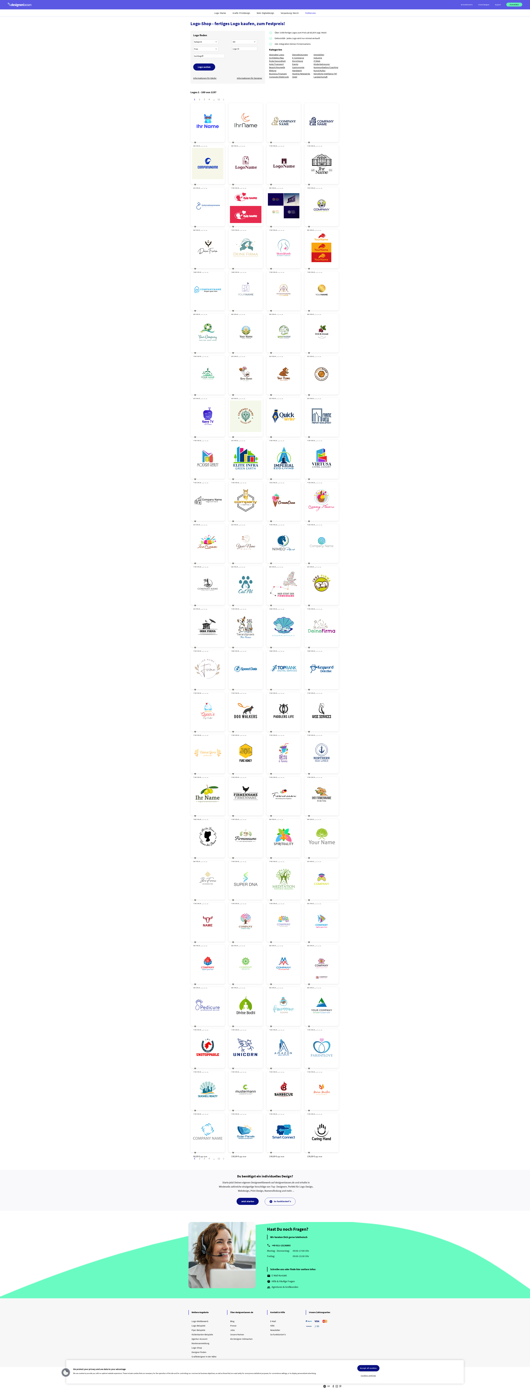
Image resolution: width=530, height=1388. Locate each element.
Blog (232, 1321)
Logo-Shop (197, 1347)
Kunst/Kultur (320, 70)
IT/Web (317, 61)
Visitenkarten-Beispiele (202, 1334)
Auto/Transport (276, 64)
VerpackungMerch (290, 13)
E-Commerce (298, 57)
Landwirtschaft (321, 76)
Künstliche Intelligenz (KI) (325, 73)
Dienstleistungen (300, 54)
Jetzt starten (247, 1201)
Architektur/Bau (276, 57)
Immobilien (319, 54)
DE (328, 1386)
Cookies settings (368, 1375)
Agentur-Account (199, 1338)
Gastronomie (298, 67)
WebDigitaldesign (265, 13)
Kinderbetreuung (322, 64)
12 (219, 99)
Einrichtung (297, 61)
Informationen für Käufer (205, 78)
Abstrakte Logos (276, 54)
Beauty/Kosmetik (277, 67)
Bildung (272, 70)
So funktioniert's (280, 1201)
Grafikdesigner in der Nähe (204, 1356)
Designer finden (199, 1352)
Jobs (232, 1330)
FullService (310, 13)
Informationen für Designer (249, 78)
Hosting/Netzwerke (301, 73)
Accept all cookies (368, 1368)
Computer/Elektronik (279, 76)
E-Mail (273, 1321)
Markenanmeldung (200, 1343)
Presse (233, 1325)
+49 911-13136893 (281, 1245)
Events (295, 64)
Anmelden (514, 4)
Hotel (294, 76)
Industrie (318, 57)
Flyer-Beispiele (198, 1330)
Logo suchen (204, 67)
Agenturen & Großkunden (282, 1287)
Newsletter (275, 1330)
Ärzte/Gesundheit (277, 61)
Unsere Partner (237, 1334)
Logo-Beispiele (198, 1325)
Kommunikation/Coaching (326, 67)
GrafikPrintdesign (241, 13)
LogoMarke (220, 13)
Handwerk (297, 70)
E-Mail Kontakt (277, 1275)
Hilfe (272, 1325)
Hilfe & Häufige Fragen (281, 1281)
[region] (265, 1372)
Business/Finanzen (278, 73)
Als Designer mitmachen (241, 1338)
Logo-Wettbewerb (200, 1321)
